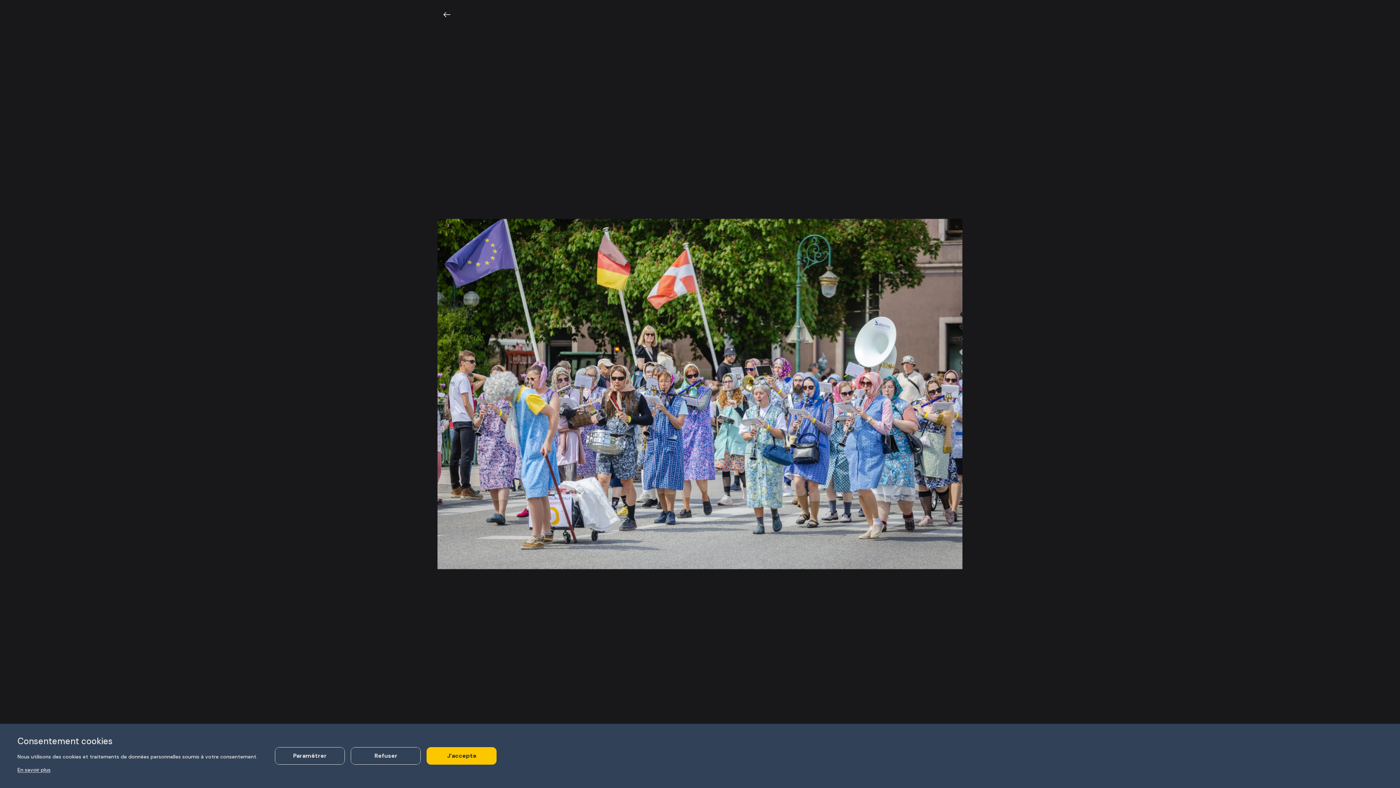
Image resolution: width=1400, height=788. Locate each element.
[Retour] (447, 14)
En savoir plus (34, 769)
